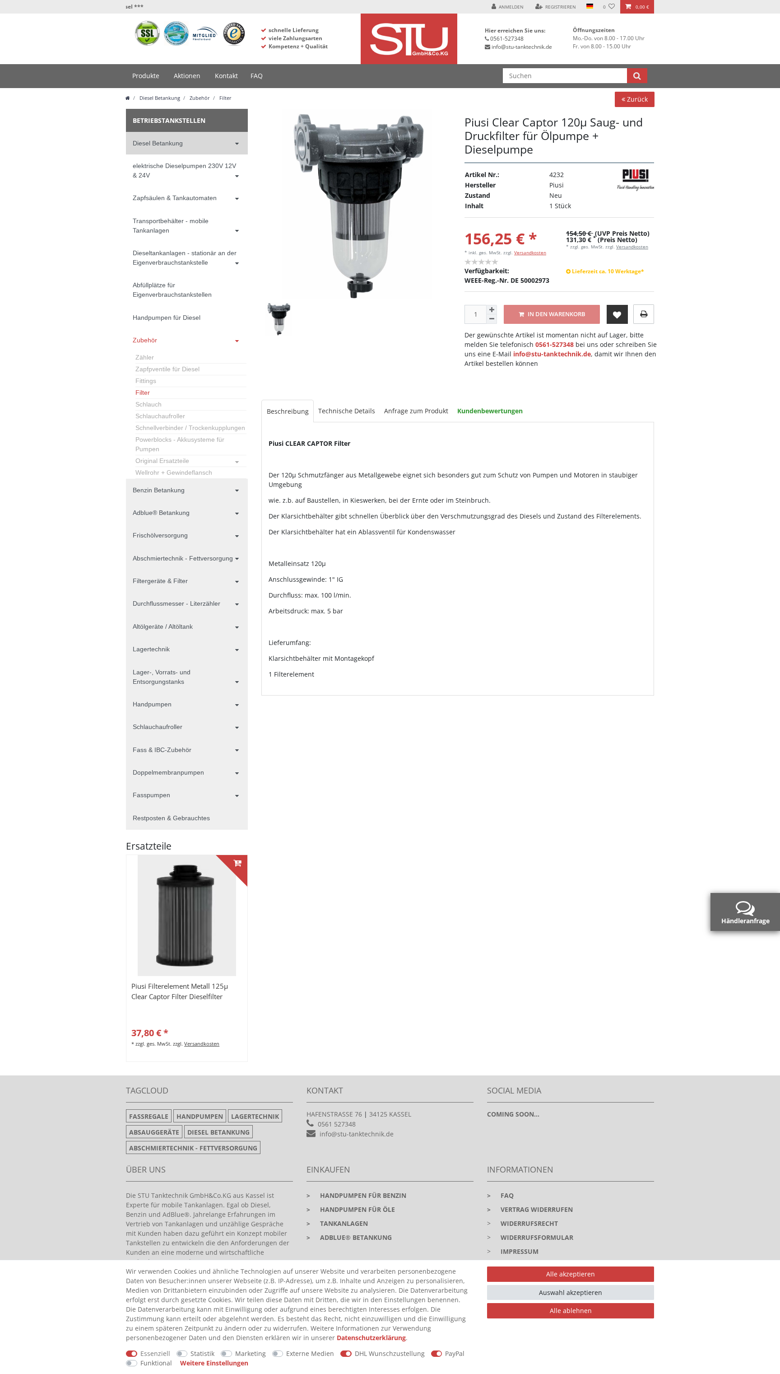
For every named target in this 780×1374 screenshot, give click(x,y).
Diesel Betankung (159, 97)
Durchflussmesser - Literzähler (176, 603)
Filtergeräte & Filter (160, 580)
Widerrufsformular (537, 1237)
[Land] (589, 7)
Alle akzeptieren (570, 1274)
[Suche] (637, 75)
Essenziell (155, 1353)
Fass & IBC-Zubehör (162, 749)
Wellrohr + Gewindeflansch (173, 472)
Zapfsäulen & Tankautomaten (175, 197)
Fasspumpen (151, 795)
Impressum (520, 1251)
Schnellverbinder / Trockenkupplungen (190, 427)
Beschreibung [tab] (288, 411)
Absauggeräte (154, 1132)
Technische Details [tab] (346, 411)
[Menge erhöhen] (491, 310)
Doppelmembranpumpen (168, 772)
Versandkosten (530, 252)
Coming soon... (513, 1114)
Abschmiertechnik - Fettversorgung (183, 558)
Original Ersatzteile (162, 460)
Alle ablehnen (571, 1310)
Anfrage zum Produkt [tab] (416, 411)
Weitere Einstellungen (214, 1363)
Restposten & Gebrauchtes (171, 818)
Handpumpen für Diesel (166, 317)
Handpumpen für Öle (350, 1209)
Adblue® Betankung (161, 512)
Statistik (202, 1353)
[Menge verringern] (491, 319)
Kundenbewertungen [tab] (490, 411)
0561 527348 (337, 1124)
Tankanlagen (337, 1223)
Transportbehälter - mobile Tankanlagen (171, 225)
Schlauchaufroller (160, 416)
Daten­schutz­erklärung (371, 1337)
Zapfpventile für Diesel (167, 369)
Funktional (156, 1363)
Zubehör (199, 97)
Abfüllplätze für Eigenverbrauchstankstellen (172, 289)
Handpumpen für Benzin (356, 1195)
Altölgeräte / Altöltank (163, 626)
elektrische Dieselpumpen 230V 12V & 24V (184, 170)
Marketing (250, 1353)
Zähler (144, 357)
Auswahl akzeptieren (570, 1292)
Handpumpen (152, 704)
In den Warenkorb (555, 314)
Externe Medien (310, 1353)
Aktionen (187, 75)
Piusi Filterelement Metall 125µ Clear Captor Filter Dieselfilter (179, 991)
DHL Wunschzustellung (390, 1353)
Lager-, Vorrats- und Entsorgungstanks (161, 676)
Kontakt (226, 75)
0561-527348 (507, 38)
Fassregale (148, 1116)
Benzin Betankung (159, 490)
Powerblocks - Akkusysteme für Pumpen (179, 444)
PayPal (454, 1353)
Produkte (145, 75)
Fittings (145, 380)
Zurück (636, 99)
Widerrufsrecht (529, 1223)
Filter (225, 97)
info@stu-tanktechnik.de (522, 47)
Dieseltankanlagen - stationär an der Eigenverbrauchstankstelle (185, 257)
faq (500, 1195)
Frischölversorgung (160, 535)
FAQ (257, 75)
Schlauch (148, 404)
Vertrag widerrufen (530, 1209)
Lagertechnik (151, 649)
